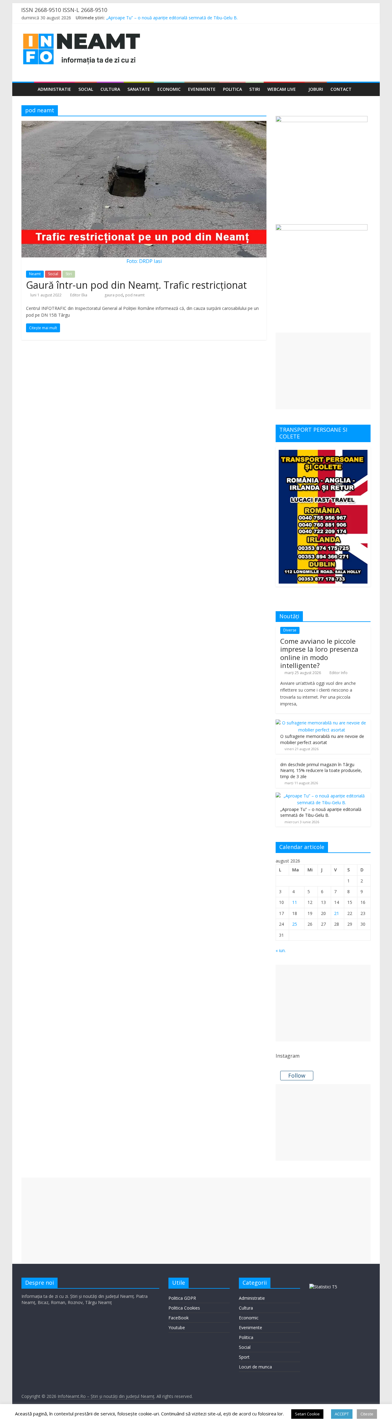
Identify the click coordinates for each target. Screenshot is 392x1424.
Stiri (254, 89)
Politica (232, 89)
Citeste (366, 1414)
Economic (169, 89)
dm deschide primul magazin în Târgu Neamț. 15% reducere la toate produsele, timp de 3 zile (321, 770)
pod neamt (135, 295)
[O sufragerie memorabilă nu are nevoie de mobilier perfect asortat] (322, 723)
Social (85, 89)
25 (294, 924)
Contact (341, 89)
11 (294, 902)
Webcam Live (281, 89)
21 (336, 913)
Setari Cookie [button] (307, 1414)
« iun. (281, 950)
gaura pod (113, 295)
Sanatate (138, 89)
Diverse (289, 630)
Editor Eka (78, 295)
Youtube (176, 1327)
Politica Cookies (184, 1308)
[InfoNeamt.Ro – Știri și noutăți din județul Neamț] (27, 89)
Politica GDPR (182, 1298)
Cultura (110, 89)
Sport (244, 1357)
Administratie (54, 89)
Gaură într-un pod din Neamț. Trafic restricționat (136, 284)
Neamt (35, 273)
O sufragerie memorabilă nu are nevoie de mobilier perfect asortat (322, 739)
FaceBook (178, 1318)
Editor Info (339, 672)
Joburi (315, 89)
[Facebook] (341, 18)
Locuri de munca (255, 1367)
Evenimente (202, 89)
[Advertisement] (323, 371)
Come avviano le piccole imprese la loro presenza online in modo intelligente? (319, 653)
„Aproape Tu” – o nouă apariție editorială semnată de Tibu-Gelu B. (172, 18)
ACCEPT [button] (342, 1414)
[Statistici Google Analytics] (323, 1287)
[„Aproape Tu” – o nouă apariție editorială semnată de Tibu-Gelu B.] (322, 796)
